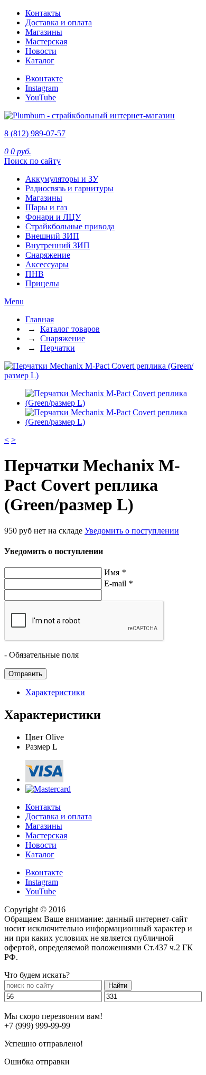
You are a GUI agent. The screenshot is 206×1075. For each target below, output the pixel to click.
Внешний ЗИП (52, 235)
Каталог (39, 60)
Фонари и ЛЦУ (53, 216)
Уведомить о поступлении (132, 530)
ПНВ (34, 273)
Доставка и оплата (58, 22)
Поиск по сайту (32, 160)
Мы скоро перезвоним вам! (53, 1016)
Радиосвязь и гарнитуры (69, 188)
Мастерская (46, 41)
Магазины (43, 31)
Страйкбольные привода (70, 226)
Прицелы (42, 283)
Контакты (43, 12)
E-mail (118, 583)
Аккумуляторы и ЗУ (61, 178)
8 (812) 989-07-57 (34, 133)
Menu (14, 301)
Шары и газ (46, 207)
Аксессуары (47, 264)
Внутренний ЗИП (57, 245)
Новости (41, 50)
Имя (115, 572)
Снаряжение (47, 254)
